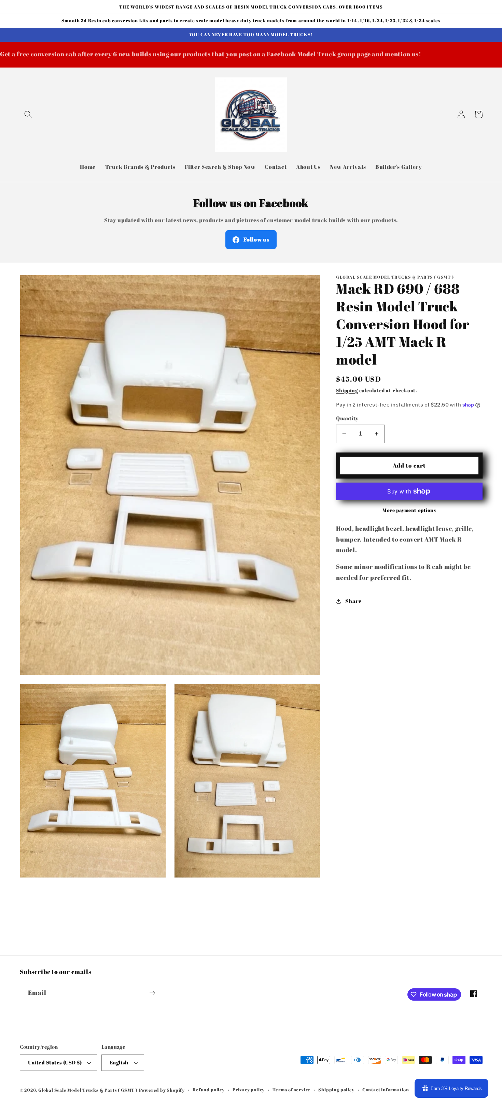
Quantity (347, 418)
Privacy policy (249, 1090)
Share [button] (353, 601)
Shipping (347, 390)
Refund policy (208, 1090)
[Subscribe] (152, 993)
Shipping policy (336, 1090)
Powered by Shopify (162, 1090)
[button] (28, 114)
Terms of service (291, 1090)
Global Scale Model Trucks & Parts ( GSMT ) (88, 1090)
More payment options (409, 510)
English (119, 1062)
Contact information (385, 1090)
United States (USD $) (55, 1062)
